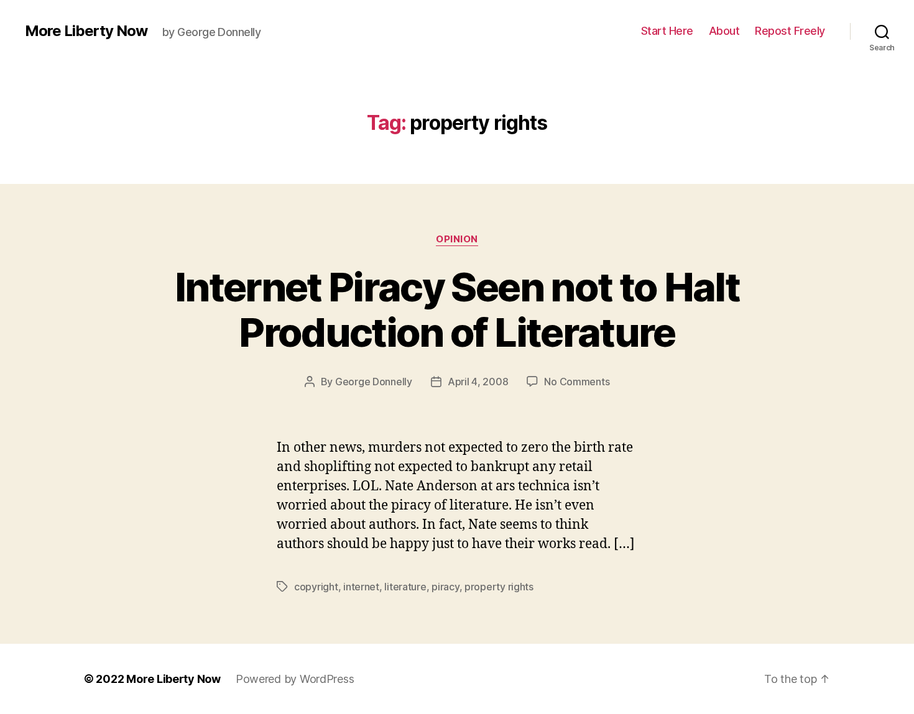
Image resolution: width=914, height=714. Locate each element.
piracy (445, 586)
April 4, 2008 (478, 381)
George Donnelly (373, 381)
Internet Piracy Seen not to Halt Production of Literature (457, 309)
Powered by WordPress (295, 678)
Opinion (457, 239)
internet (361, 586)
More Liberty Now (86, 31)
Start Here (667, 30)
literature (405, 586)
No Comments (576, 381)
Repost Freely (790, 30)
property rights (498, 586)
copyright (316, 586)
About (724, 30)
